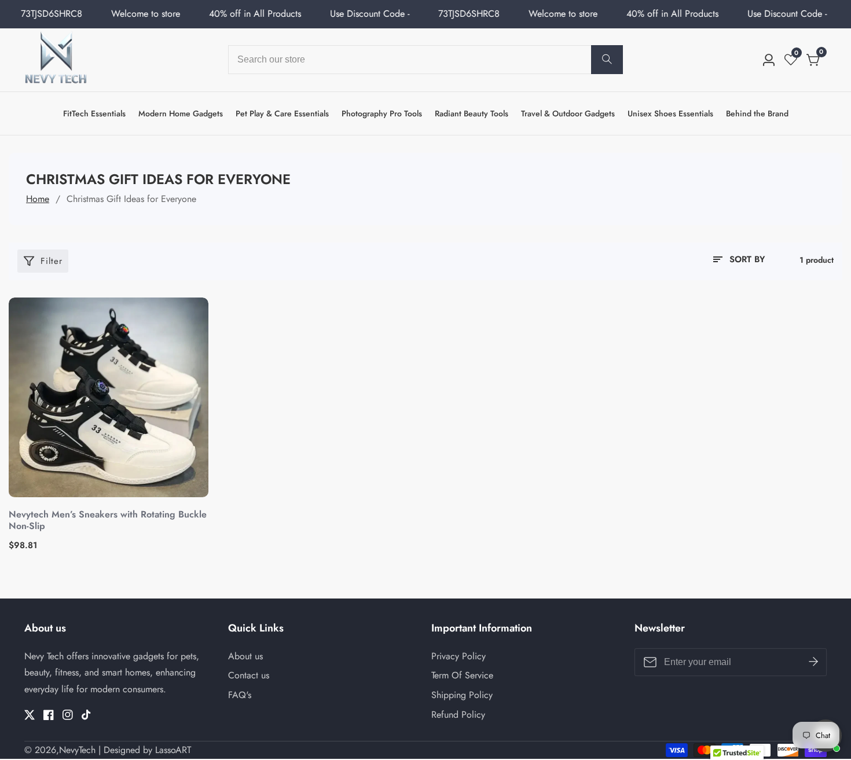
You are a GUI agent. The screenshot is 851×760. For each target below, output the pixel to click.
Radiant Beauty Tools (471, 113)
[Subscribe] (813, 661)
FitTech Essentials (94, 113)
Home (37, 198)
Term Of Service (462, 675)
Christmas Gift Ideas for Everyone (131, 198)
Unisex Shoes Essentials (670, 113)
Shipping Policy (462, 695)
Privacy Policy (458, 656)
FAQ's (239, 695)
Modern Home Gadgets (180, 113)
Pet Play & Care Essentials (282, 113)
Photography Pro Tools (382, 113)
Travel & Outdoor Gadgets (568, 113)
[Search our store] (607, 59)
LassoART (173, 750)
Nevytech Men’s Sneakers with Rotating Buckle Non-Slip (108, 521)
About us (245, 656)
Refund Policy (458, 714)
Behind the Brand (757, 113)
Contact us (248, 675)
